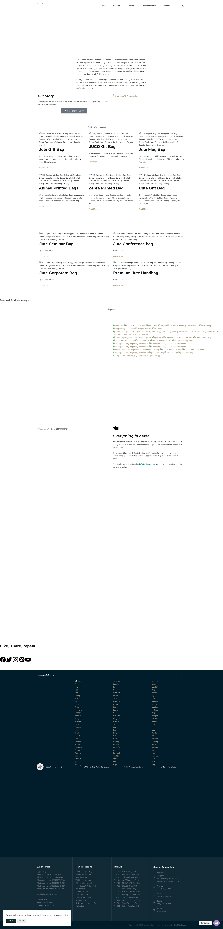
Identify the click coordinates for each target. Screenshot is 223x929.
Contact (166, 6)
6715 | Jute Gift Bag (169, 767)
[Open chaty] (216, 923)
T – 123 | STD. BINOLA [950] (125, 886)
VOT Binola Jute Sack (83, 880)
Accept (11, 920)
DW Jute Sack (80, 888)
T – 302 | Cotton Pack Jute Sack (126, 906)
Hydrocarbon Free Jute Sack (86, 903)
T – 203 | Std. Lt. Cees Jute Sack (126, 897)
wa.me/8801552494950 (55, 886)
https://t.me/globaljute (54, 877)
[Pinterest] (22, 659)
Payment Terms (149, 6)
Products (116, 6)
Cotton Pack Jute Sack (84, 897)
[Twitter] (9, 659)
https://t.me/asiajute (53, 874)
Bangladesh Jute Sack (83, 874)
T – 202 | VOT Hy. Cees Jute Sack (127, 894)
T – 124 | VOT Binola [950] (125, 888)
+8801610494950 (164, 896)
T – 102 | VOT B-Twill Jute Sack (126, 874)
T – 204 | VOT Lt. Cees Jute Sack (127, 900)
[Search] (183, 6)
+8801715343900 (164, 889)
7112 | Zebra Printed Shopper (96, 767)
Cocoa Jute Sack (81, 894)
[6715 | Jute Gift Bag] (155, 767)
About (131, 6)
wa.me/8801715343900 (55, 880)
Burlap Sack (80, 906)
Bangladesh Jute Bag (83, 871)
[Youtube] (28, 659)
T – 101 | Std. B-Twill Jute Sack (126, 871)
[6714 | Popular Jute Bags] (116, 767)
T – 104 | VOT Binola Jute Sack (126, 880)
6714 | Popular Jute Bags (133, 767)
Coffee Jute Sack (81, 891)
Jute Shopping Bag (139, 316)
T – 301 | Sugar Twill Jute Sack (126, 903)
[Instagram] (15, 659)
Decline (21, 920)
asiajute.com (162, 911)
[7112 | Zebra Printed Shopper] (78, 767)
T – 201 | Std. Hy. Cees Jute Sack (127, 891)
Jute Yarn (83, 316)
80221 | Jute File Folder (55, 767)
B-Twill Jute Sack (81, 877)
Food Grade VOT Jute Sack (85, 886)
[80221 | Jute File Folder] (40, 766)
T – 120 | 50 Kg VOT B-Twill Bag (127, 883)
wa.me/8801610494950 (55, 883)
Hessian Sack (80, 900)
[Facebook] (3, 659)
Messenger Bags (27, 316)
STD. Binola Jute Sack (83, 883)
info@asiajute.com (164, 904)
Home (103, 6)
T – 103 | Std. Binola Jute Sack (126, 877)
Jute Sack (196, 316)
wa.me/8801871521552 (55, 888)
